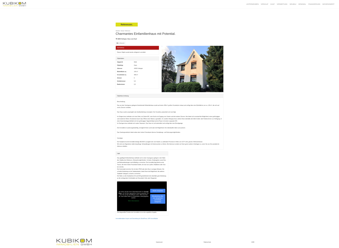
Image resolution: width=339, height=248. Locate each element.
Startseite (118, 30)
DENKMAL (302, 4)
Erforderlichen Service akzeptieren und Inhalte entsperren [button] (157, 198)
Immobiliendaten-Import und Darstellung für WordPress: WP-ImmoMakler (137, 218)
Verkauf (122, 30)
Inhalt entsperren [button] (158, 190)
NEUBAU (293, 4)
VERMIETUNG (282, 4)
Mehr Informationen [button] (133, 200)
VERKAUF (264, 4)
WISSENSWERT (328, 4)
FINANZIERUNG (314, 4)
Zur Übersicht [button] (121, 43)
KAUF (272, 4)
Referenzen (127, 30)
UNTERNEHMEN (252, 4)
